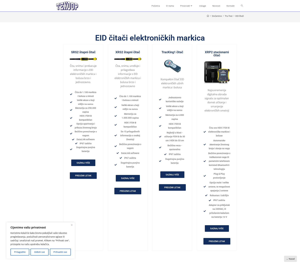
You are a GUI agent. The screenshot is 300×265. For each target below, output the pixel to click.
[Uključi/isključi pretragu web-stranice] (242, 6)
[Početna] (208, 16)
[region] (40, 240)
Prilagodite (20, 251)
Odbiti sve (39, 251)
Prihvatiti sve (60, 251)
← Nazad (290, 258)
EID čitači (239, 16)
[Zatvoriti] (72, 225)
